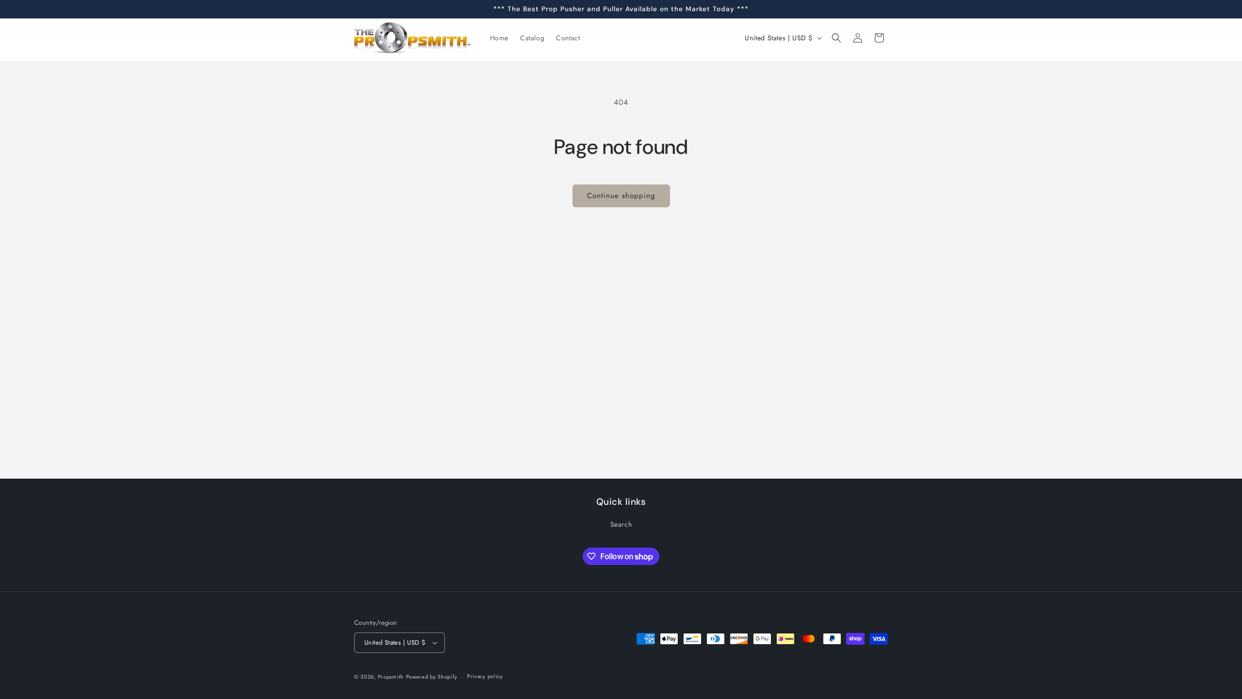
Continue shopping (621, 195)
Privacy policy (485, 676)
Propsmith (391, 677)
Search (621, 524)
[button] (836, 38)
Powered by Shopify (432, 677)
